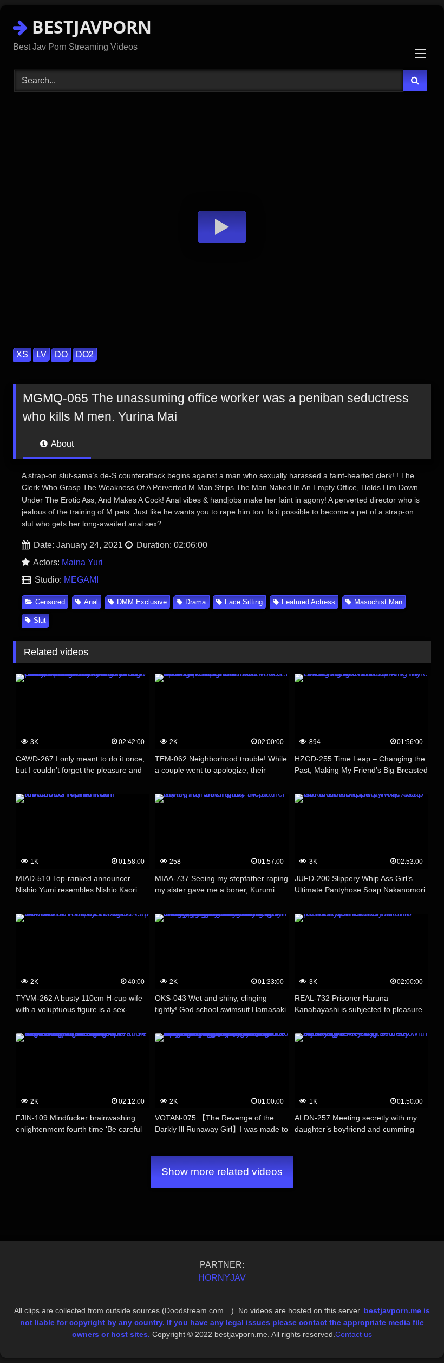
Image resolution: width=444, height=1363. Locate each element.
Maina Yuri (82, 562)
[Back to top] (410, 1330)
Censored (50, 602)
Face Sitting (244, 602)
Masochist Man (378, 602)
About (61, 443)
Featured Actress (308, 602)
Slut (40, 620)
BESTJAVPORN (90, 26)
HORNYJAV (222, 1277)
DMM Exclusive (142, 602)
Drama (195, 602)
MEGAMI (81, 579)
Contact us (353, 1334)
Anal (91, 602)
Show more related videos (222, 1171)
